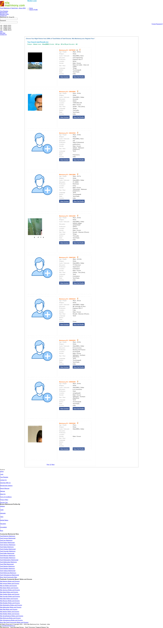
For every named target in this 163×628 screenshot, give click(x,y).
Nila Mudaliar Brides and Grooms (10, 603)
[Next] (43, 238)
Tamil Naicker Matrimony (7, 566)
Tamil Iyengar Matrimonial (7, 538)
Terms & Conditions (6, 497)
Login (1, 474)
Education (3, 523)
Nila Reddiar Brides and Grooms (9, 613)
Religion (2, 506)
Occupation (3, 527)
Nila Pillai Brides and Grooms (8, 609)
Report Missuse (4, 488)
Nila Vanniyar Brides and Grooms (10, 590)
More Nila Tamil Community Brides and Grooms (14, 622)
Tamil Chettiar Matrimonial (8, 549)
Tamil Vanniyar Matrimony (7, 544)
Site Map (2, 33)
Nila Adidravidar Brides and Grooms (10, 607)
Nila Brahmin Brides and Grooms (10, 581)
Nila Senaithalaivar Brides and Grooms (11, 616)
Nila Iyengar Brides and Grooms (9, 583)
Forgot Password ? (157, 24)
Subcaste (3, 513)
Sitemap (2, 491)
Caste (1, 509)
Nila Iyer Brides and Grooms (8, 585)
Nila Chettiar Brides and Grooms (9, 594)
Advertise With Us (5, 482)
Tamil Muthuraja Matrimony (8, 573)
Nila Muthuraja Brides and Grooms (10, 618)
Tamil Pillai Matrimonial (7, 564)
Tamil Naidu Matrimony (7, 547)
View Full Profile (78, 77)
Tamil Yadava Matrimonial (7, 570)
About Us (2, 494)
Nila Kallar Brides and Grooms (9, 598)
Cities (1, 516)
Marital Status (4, 520)
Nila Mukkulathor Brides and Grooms (11, 605)
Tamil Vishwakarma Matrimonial (9, 575)
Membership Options (6, 485)
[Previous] (34, 238)
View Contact (64, 77)
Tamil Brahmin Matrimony (7, 536)
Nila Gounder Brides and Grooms (10, 596)
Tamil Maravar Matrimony (7, 555)
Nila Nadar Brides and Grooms (9, 588)
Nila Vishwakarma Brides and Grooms (11, 620)
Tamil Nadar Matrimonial (7, 542)
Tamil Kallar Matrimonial (7, 553)
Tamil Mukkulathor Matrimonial (9, 560)
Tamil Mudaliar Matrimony (7, 557)
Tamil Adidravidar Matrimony (8, 562)
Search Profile (33, 9)
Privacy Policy (4, 499)
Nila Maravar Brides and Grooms (10, 600)
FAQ (1, 31)
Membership (3, 12)
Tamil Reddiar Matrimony (7, 568)
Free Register (4, 11)
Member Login (32, 1)
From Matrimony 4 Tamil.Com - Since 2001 (13, 8)
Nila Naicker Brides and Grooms (9, 611)
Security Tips (4, 502)
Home (31, 8)
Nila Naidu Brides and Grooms (9, 592)
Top (47, 627)
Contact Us (3, 15)
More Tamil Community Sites (8, 577)
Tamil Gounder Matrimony (7, 551)
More (1, 530)
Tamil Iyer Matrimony (6, 540)
